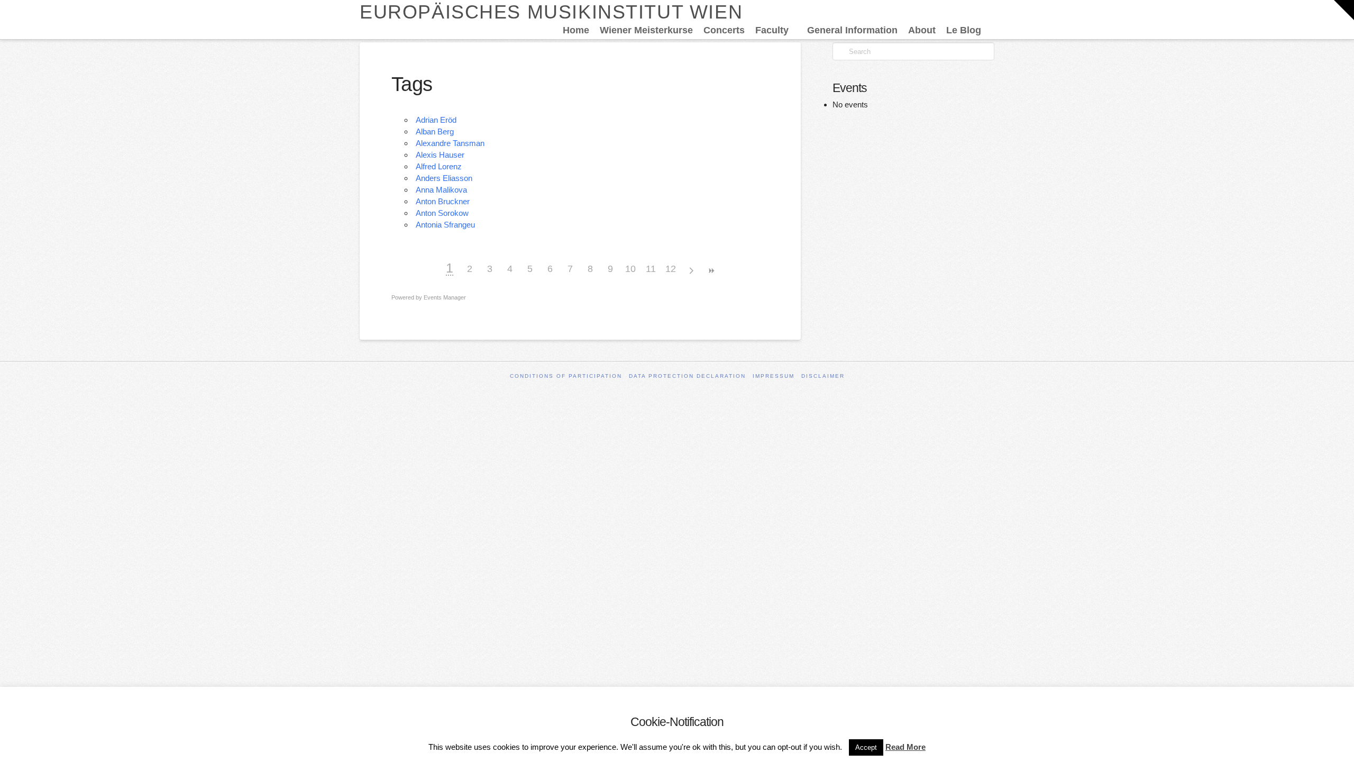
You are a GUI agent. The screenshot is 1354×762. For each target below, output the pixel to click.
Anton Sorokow (442, 212)
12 (670, 269)
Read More (905, 746)
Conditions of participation (566, 376)
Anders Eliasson (444, 178)
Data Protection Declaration (687, 376)
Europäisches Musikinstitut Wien (551, 12)
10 (630, 269)
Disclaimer (823, 376)
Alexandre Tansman (450, 143)
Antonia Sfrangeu (445, 224)
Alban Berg (435, 131)
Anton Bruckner (443, 201)
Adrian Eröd (436, 119)
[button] (1344, 10)
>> (711, 270)
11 (651, 269)
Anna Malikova (441, 189)
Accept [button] (866, 747)
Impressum (773, 376)
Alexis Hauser (440, 154)
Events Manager (445, 297)
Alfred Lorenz (439, 166)
